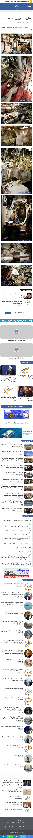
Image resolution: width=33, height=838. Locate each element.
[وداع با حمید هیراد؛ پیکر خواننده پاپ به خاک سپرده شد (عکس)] (28, 739)
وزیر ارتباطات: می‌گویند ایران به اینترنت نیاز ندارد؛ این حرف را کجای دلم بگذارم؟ (12, 670)
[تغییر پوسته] (2, 7)
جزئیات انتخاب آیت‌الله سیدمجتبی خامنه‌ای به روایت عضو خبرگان (12, 727)
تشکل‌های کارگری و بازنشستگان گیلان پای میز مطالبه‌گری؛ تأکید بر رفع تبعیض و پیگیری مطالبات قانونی (12, 502)
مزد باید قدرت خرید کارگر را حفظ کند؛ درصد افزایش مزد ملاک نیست (12, 452)
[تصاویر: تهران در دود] (28, 758)
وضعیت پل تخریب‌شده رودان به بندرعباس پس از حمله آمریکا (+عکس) (12, 622)
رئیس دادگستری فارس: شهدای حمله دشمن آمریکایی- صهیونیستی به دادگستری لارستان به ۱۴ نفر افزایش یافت (12, 718)
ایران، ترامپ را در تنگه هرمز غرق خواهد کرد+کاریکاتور (14, 660)
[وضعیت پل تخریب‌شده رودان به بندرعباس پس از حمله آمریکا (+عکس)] (28, 625)
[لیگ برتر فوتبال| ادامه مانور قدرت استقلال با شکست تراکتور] (25, 369)
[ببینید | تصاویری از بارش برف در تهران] (28, 749)
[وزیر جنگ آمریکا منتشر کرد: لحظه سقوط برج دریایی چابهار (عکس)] (28, 634)
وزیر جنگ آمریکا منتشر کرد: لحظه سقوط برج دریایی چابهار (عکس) (12, 631)
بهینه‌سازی (15, 832)
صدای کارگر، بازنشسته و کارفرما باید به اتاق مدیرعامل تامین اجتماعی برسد (13, 473)
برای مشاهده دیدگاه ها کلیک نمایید (16, 406)
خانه (29, 14)
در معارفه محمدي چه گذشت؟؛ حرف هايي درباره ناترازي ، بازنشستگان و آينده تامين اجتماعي (12, 509)
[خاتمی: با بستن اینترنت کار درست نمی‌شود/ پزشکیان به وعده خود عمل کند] (28, 586)
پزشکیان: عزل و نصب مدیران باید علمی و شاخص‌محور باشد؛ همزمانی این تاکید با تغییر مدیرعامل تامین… (13, 495)
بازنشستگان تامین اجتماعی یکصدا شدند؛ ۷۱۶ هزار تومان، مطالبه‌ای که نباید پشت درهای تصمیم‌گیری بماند (12, 459)
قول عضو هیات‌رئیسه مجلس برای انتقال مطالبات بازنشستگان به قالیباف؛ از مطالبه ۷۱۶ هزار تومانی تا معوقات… (12, 487)
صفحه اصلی (23, 822)
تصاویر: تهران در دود (18, 755)
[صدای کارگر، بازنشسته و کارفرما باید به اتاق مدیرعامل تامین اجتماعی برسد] (28, 475)
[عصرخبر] (16, 6)
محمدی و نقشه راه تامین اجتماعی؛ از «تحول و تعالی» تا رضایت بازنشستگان (13, 480)
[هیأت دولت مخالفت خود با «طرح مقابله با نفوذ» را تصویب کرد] (27, 805)
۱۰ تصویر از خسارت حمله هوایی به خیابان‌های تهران (12, 765)
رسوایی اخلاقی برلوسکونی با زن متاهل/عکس (26, 399)
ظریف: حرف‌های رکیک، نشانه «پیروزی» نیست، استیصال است (13, 698)
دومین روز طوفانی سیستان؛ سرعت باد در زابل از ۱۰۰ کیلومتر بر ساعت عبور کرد (12, 790)
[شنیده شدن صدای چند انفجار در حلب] (27, 811)
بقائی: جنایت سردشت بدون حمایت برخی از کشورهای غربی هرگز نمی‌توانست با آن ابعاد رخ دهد (12, 641)
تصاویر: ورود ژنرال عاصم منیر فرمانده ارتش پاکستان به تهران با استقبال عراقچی (12, 679)
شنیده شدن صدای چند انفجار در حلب (13, 809)
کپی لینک (8, 313)
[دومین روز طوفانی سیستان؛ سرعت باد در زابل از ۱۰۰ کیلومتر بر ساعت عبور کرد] (27, 792)
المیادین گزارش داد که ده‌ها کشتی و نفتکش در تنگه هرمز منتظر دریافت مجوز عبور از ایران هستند (12, 603)
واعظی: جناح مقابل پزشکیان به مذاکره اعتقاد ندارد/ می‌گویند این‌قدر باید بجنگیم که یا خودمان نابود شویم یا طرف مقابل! (12, 594)
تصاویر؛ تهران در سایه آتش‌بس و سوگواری (14, 688)
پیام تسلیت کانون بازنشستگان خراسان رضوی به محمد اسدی (16, 1)
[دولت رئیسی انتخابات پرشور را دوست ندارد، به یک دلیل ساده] (27, 296)
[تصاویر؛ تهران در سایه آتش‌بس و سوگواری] (28, 692)
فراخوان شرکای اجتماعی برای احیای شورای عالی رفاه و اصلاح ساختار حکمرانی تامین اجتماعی (12, 466)
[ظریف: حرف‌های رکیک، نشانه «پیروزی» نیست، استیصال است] (28, 701)
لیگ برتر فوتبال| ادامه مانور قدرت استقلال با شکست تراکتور (25, 376)
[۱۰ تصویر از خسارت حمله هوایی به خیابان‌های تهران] (28, 768)
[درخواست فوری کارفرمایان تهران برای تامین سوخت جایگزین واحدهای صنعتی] (28, 447)
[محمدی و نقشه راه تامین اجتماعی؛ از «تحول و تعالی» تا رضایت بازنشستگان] (28, 481)
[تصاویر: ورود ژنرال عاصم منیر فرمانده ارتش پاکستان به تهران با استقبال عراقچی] (28, 682)
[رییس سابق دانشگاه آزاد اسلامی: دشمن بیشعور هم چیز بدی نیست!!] (27, 302)
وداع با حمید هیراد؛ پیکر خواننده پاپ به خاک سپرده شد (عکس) (12, 737)
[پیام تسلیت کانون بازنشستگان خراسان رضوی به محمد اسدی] (27, 798)
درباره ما (18, 822)
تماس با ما (9, 822)
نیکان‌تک (11, 832)
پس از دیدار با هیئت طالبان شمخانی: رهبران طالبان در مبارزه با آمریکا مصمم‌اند (8, 397)
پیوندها (13, 822)
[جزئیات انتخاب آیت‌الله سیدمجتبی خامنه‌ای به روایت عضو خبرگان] (28, 730)
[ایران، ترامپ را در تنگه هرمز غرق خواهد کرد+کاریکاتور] (28, 663)
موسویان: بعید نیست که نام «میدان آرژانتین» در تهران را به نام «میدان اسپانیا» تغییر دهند (12, 612)
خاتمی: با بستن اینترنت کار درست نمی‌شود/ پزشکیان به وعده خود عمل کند (13, 584)
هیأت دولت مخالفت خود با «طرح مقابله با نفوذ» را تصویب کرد (13, 803)
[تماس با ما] (5, 827)
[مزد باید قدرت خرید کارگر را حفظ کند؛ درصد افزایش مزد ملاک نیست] (28, 453)
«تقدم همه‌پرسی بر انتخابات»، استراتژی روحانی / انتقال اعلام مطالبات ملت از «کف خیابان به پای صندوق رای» (8, 379)
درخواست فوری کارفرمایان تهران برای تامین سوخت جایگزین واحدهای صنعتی (12, 445)
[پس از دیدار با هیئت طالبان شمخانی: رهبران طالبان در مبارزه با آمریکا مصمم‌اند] (8, 390)
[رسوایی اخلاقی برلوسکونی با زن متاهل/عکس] (25, 391)
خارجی (26, 14)
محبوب (16, 776)
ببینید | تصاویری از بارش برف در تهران (15, 745)
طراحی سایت (21, 832)
